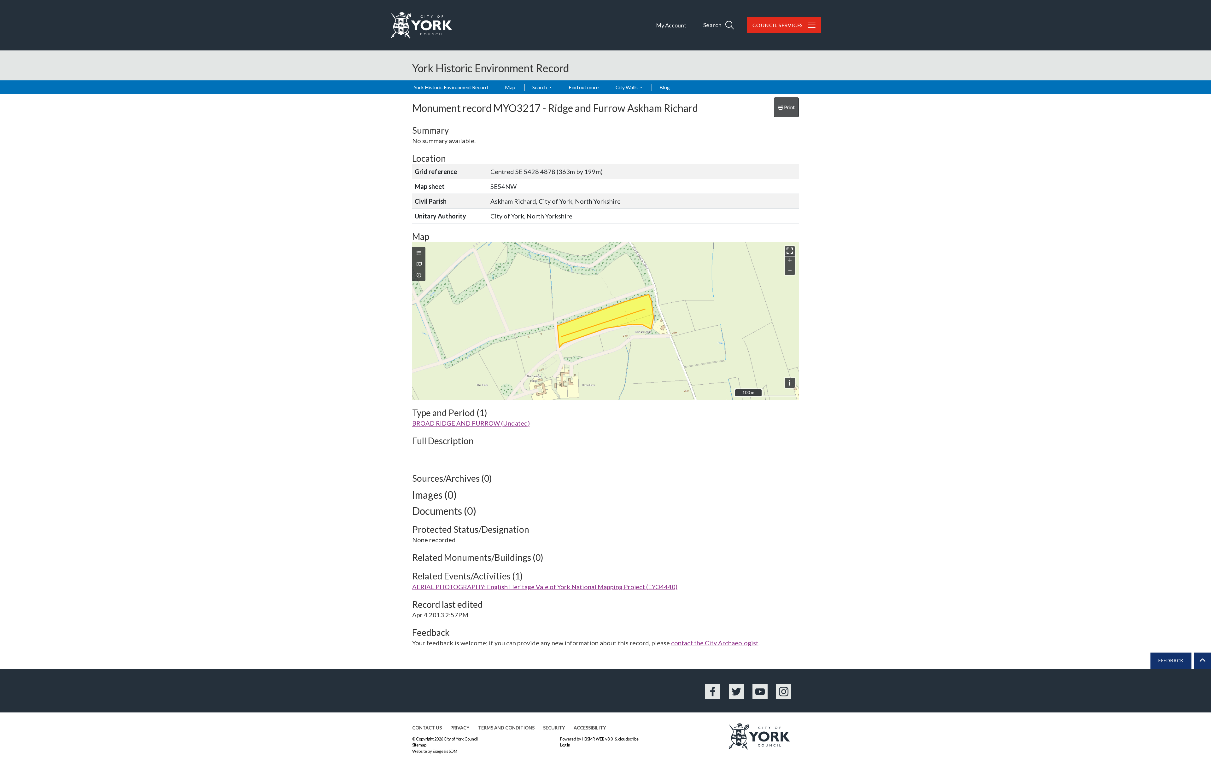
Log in (565, 744)
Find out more (584, 87)
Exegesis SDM (445, 751)
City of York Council (461, 738)
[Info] (418, 275)
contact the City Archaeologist (714, 643)
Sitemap (419, 744)
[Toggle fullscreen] (790, 251)
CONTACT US (427, 727)
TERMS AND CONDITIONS (506, 727)
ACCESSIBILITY (590, 727)
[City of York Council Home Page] (421, 25)
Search (540, 87)
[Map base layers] (418, 264)
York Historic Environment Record (450, 87)
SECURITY (554, 727)
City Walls (627, 87)
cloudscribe (628, 738)
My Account (671, 25)
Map (510, 87)
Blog (664, 87)
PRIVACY (460, 727)
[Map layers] (418, 253)
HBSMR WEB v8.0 (597, 738)
